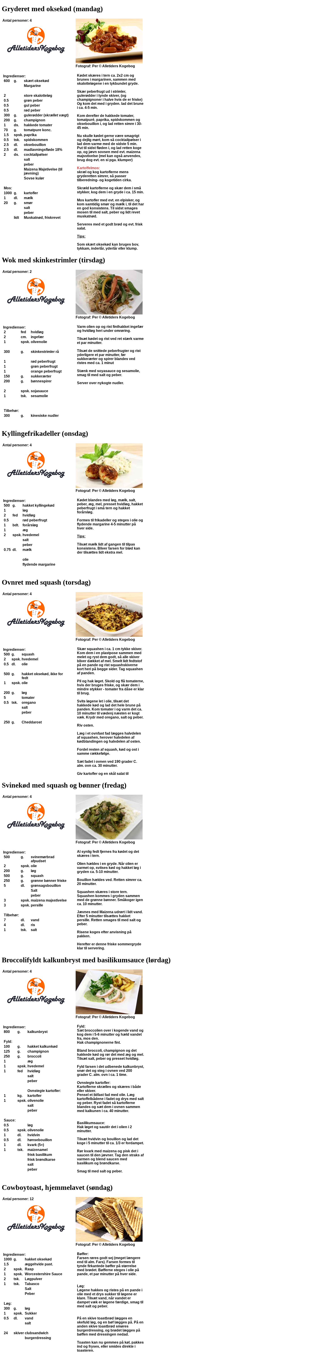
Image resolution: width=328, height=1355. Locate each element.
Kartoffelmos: (88, 168)
